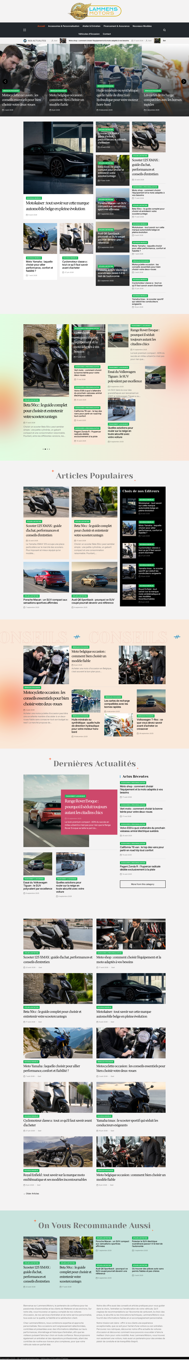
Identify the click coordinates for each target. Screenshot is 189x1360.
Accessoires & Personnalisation (63, 26)
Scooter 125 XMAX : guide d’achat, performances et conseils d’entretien (112, 138)
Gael (73, 41)
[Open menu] (24, 30)
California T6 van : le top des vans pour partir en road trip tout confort (88, 413)
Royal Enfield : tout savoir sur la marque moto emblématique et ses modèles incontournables (149, 594)
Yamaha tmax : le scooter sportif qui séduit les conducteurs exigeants (147, 301)
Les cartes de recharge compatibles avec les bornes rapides (163, 100)
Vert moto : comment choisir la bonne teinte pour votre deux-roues (88, 372)
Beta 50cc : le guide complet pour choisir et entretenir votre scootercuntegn (117, 41)
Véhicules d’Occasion (89, 34)
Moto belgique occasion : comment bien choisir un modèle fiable (66, 100)
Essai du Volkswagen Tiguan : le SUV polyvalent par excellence (125, 376)
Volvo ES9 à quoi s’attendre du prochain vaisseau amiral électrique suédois (88, 393)
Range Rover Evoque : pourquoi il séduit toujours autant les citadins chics (144, 337)
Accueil (41, 26)
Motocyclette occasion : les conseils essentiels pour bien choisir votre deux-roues (21, 100)
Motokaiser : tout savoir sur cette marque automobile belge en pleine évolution (57, 206)
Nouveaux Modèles (142, 26)
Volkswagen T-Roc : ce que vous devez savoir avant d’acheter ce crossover (150, 724)
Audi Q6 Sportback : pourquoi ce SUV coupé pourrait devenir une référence (111, 238)
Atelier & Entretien (91, 26)
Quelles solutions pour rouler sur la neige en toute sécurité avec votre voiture (120, 432)
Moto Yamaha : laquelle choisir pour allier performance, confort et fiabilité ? (39, 266)
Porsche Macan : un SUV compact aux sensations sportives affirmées (112, 206)
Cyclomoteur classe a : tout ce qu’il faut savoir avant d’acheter (75, 264)
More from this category (142, 884)
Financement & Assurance (116, 26)
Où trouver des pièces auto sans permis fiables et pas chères (148, 1269)
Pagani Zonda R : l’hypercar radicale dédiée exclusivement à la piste (87, 434)
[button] (183, 81)
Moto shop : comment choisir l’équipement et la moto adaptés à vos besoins (148, 192)
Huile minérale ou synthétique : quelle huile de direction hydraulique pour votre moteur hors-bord (118, 97)
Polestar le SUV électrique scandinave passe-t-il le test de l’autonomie (112, 273)
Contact (107, 34)
